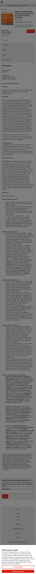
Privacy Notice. (16, 564)
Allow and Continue (18, 571)
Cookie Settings (18, 567)
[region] (18, 559)
